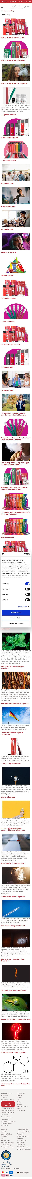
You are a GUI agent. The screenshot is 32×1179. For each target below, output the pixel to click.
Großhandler (21, 1110)
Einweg (19, 1095)
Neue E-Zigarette (7, 275)
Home (3, 11)
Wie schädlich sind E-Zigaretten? (13, 863)
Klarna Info (4, 1125)
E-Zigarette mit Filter (8, 115)
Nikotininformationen (7, 1142)
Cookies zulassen (16, 612)
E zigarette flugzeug (8, 206)
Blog (2, 1138)
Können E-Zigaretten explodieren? (13, 990)
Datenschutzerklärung (7, 1108)
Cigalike (19, 1104)
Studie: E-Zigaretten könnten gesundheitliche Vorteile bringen (13, 829)
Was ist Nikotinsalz (8, 797)
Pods (18, 1100)
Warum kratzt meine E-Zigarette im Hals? (16, 1019)
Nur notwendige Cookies (16, 623)
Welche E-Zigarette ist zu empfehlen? (14, 83)
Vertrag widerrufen (8, 1104)
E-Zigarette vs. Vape (8, 298)
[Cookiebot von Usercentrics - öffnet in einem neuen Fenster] (23, 554)
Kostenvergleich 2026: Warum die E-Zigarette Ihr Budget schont (14, 488)
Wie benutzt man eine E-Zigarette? (13, 1052)
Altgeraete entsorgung (7, 1112)
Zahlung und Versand (7, 1110)
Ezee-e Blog (10, 11)
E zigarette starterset (8, 160)
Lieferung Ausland (6, 1134)
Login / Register (30, 7)
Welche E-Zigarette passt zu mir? (13, 37)
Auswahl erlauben (16, 618)
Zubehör (19, 1108)
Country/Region (24, 1172)
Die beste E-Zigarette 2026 (10, 344)
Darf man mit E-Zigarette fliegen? (13, 926)
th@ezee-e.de (25, 1147)
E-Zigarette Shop (7, 229)
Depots (19, 1097)
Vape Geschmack (7, 537)
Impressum (4, 1095)
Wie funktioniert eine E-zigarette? (13, 897)
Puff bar (19, 1102)
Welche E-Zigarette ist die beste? (13, 60)
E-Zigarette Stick (7, 183)
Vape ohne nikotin (22, 1106)
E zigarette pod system (9, 137)
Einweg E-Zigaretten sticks (11, 764)
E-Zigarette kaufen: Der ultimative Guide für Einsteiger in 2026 (15, 513)
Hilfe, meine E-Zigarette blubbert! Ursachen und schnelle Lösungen (13, 414)
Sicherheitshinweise (7, 1147)
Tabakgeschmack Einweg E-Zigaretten (15, 703)
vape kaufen (5, 629)
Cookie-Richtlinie (6, 1123)
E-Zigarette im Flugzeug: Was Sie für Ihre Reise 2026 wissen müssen (16, 439)
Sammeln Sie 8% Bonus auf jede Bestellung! (16, 1)
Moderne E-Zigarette (8, 252)
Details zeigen (22, 606)
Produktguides (5, 1140)
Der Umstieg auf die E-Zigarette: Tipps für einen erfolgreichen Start (15, 463)
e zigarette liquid (7, 390)
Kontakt (3, 1132)
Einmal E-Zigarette (8, 321)
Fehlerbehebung (6, 1145)
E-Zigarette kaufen (7, 367)
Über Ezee (4, 1136)
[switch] (27, 589)
